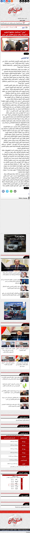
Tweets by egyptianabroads (22, 507)
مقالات (26, 325)
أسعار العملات (23, 426)
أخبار (23, 27)
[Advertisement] (15, 217)
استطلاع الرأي (24, 417)
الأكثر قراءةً (24, 374)
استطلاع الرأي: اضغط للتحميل (22, 420)
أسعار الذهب (24, 433)
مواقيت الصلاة (23, 473)
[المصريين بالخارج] (15, 243)
